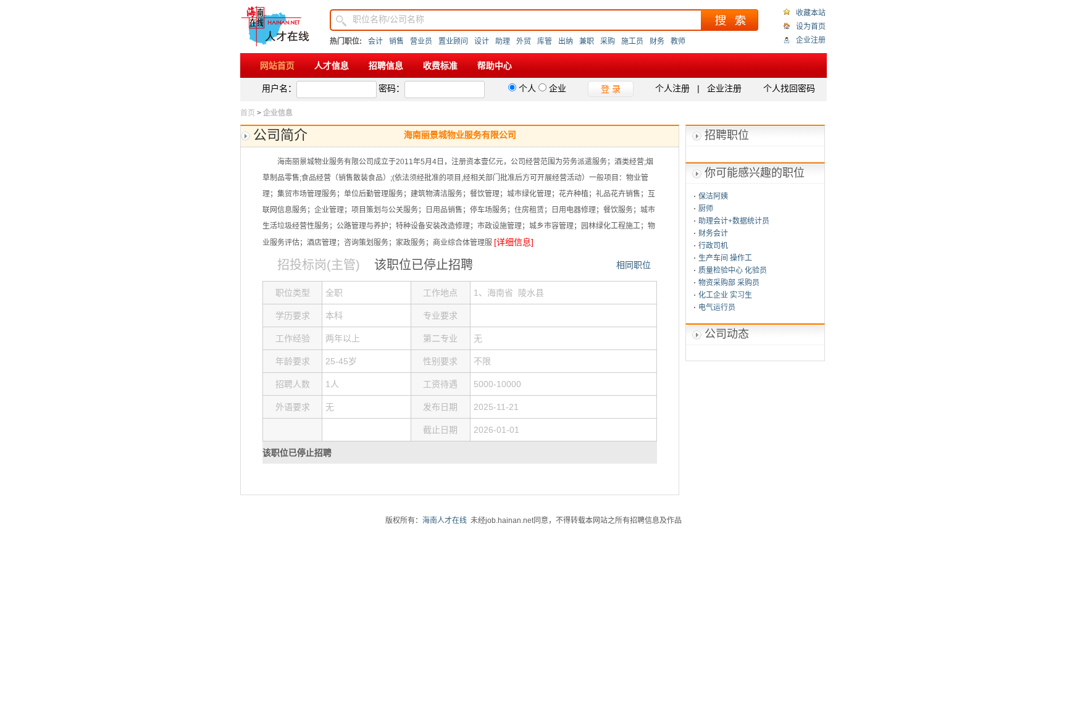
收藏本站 (811, 13)
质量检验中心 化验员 (732, 270)
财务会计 (713, 233)
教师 (678, 41)
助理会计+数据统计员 (733, 221)
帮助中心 (494, 65)
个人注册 (672, 88)
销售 (396, 41)
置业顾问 (453, 41)
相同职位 (633, 265)
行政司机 (713, 245)
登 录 (611, 89)
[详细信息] (514, 242)
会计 (375, 41)
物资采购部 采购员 (728, 282)
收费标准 (440, 65)
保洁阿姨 (713, 196)
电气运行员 (716, 307)
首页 (247, 113)
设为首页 (811, 26)
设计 (481, 41)
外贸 (523, 41)
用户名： (279, 88)
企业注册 (811, 40)
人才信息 (331, 65)
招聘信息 (386, 65)
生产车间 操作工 (725, 258)
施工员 (632, 41)
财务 (657, 41)
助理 (502, 41)
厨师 (705, 208)
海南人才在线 (444, 520)
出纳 (565, 41)
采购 (607, 41)
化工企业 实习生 (725, 295)
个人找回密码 (789, 88)
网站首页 (277, 65)
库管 (544, 41)
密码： (391, 88)
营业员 (421, 41)
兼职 (586, 41)
